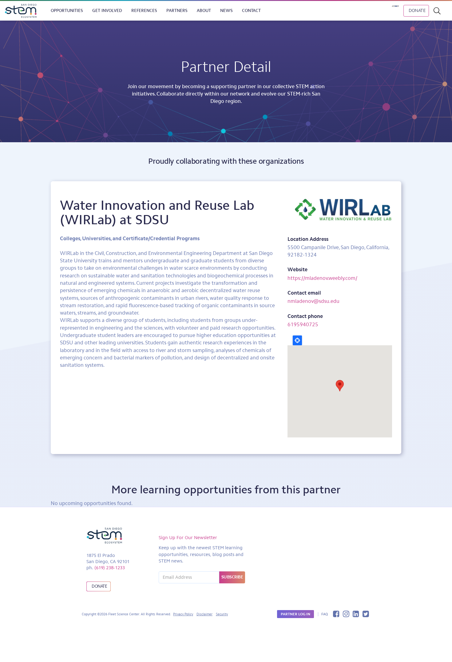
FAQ (324, 614)
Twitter (366, 613)
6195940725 (302, 324)
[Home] (23, 10)
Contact (251, 10)
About (204, 10)
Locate (297, 340)
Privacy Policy (183, 614)
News (226, 10)
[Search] (440, 10)
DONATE (417, 10)
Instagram (346, 613)
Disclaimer (204, 614)
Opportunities (67, 10)
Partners (177, 10)
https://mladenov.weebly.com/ (322, 278)
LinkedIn (356, 613)
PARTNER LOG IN (295, 614)
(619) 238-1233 (109, 567)
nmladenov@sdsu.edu (313, 301)
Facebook (336, 613)
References (144, 10)
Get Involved (107, 10)
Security (222, 614)
